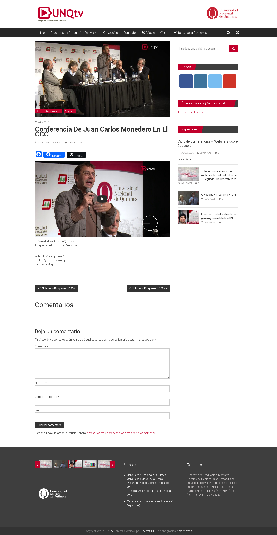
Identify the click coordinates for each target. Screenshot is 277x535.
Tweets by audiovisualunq (193, 112)
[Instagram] (200, 81)
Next (112, 464)
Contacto (129, 32)
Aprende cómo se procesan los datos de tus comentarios (121, 432)
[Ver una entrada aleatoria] (237, 33)
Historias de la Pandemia (190, 32)
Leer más (183, 159)
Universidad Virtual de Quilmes (145, 478)
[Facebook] (186, 81)
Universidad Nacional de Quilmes (146, 474)
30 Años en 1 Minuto (155, 32)
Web (37, 410)
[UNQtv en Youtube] (229, 81)
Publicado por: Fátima (48, 142)
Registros (69, 111)
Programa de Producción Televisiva (74, 32)
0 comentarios (75, 142)
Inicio (41, 32)
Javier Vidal (205, 153)
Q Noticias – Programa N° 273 (218, 194)
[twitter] (215, 81)
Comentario (42, 346)
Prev (37, 464)
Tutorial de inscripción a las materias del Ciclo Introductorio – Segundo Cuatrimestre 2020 (219, 175)
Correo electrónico (47, 396)
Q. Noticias (110, 32)
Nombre (41, 383)
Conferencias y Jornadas (48, 111)
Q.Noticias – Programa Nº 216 (57, 288)
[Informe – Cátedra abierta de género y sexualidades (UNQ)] (188, 217)
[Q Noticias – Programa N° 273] (188, 197)
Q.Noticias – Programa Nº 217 (147, 288)
